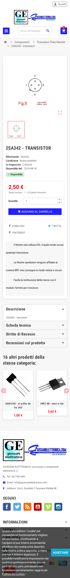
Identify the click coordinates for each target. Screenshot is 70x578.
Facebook (7, 507)
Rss (27, 507)
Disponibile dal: (14, 168)
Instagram (58, 507)
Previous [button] (3, 390)
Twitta (56, 226)
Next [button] (66, 390)
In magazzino (13, 164)
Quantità (13, 201)
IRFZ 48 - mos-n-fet (51, 403)
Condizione (12, 160)
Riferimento (12, 156)
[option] (18, 395)
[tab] (35, 309)
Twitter (17, 507)
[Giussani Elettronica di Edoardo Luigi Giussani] (35, 16)
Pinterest (18, 232)
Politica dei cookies (13, 574)
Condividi (17, 226)
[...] (15, 470)
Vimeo (48, 507)
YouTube (38, 507)
